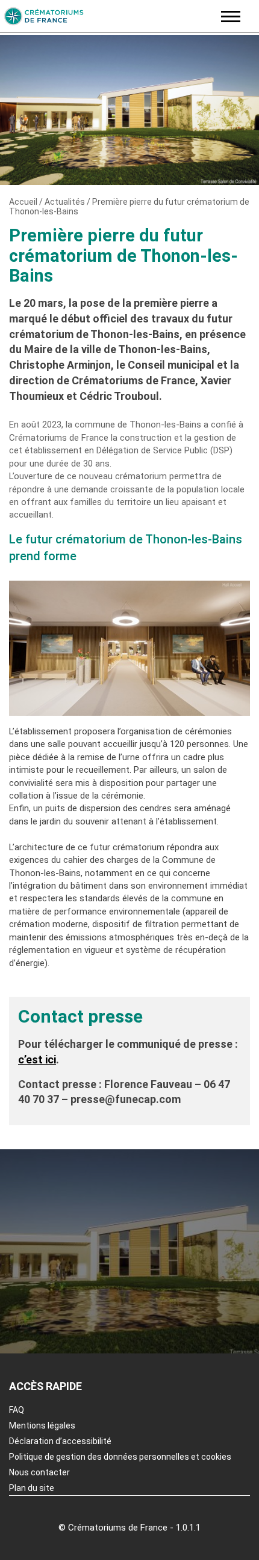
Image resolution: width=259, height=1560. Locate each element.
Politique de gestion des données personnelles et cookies (120, 1457)
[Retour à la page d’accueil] (107, 16)
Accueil (23, 202)
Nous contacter (39, 1472)
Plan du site (31, 1488)
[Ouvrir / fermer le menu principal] (230, 16)
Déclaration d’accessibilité (60, 1441)
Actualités (65, 202)
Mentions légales (42, 1425)
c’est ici (37, 1059)
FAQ (16, 1410)
